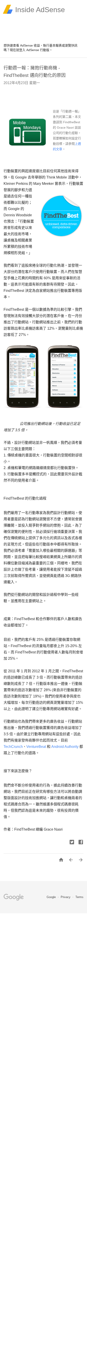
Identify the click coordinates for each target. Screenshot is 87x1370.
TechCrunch (13, 747)
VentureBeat (36, 747)
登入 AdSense (29, 50)
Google (52, 897)
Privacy (66, 897)
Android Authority (65, 747)
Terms (79, 897)
